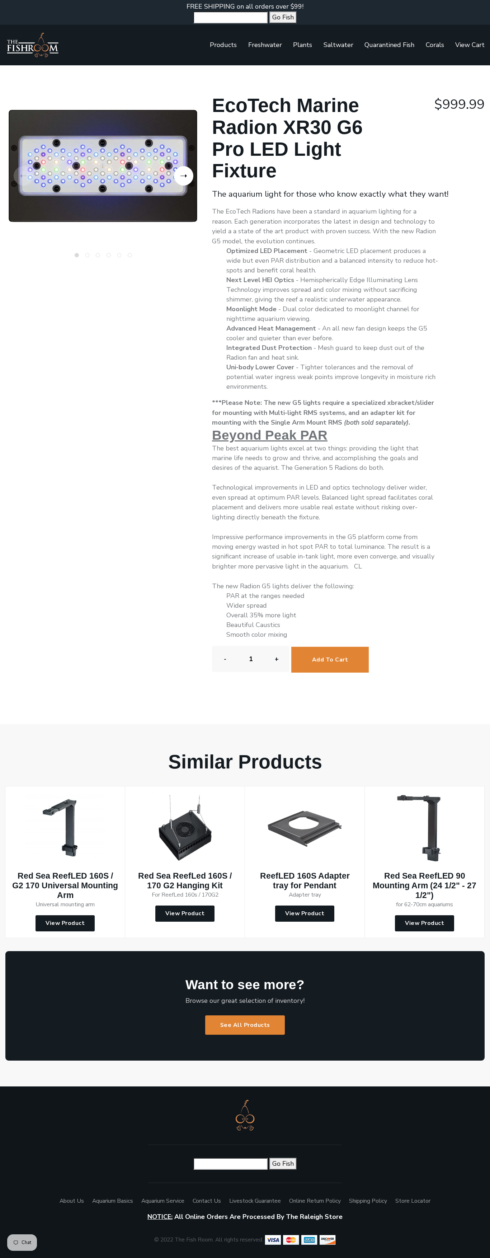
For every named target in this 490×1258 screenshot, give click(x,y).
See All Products (245, 1025)
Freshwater (265, 45)
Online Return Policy (315, 1201)
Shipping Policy (368, 1201)
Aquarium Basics (112, 1201)
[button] (183, 176)
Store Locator (412, 1201)
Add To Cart (330, 660)
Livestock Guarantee (255, 1201)
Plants (302, 45)
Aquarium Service (162, 1201)
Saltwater (338, 45)
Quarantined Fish (389, 45)
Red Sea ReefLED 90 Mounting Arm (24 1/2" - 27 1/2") (424, 885)
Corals (435, 45)
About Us (72, 1201)
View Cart (470, 45)
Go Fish (283, 17)
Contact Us (207, 1201)
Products (223, 45)
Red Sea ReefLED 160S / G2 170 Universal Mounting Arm (65, 885)
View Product (65, 923)
